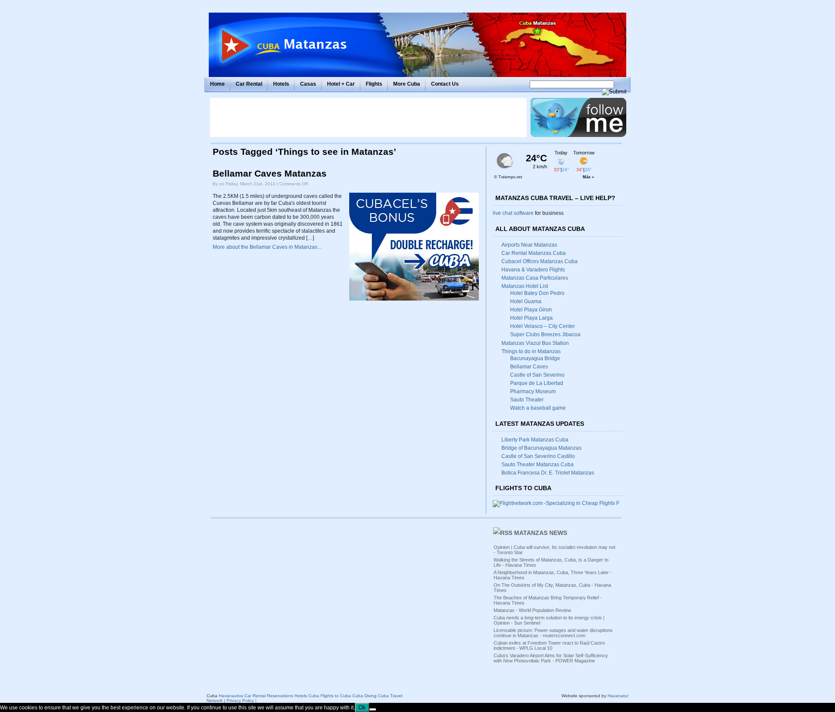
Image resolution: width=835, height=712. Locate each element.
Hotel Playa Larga (531, 318)
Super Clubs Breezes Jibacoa (545, 334)
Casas (308, 84)
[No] (372, 709)
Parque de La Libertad (536, 383)
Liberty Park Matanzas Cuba (534, 440)
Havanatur (618, 695)
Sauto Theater (527, 400)
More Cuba (406, 84)
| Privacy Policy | (240, 700)
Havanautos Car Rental (242, 695)
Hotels (281, 84)
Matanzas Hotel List (524, 286)
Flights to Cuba (336, 695)
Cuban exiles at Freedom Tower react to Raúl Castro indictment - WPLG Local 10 (549, 645)
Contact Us (445, 84)
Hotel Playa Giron (531, 310)
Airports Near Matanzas (529, 245)
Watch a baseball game (538, 408)
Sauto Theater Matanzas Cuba (537, 464)
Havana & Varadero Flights (533, 270)
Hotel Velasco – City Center (542, 326)
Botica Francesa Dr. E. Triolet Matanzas (547, 473)
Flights (374, 84)
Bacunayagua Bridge (535, 358)
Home (217, 84)
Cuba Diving (364, 695)
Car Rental (249, 84)
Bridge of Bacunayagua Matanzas (541, 448)
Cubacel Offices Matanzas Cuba (539, 261)
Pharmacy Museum (533, 391)
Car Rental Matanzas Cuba (533, 253)
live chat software (513, 213)
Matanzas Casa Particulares (534, 278)
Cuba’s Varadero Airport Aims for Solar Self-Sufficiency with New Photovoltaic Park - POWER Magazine (551, 658)
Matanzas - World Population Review (532, 610)
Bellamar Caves (529, 367)
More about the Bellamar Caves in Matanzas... (267, 247)
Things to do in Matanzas (531, 351)
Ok (362, 707)
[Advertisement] (368, 117)
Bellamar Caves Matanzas (270, 173)
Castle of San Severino (537, 375)
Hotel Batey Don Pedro (537, 293)
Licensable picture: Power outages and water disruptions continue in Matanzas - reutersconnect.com (553, 633)
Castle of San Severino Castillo (538, 456)
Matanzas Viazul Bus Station (535, 343)
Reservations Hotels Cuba (293, 695)
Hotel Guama (525, 301)
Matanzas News (540, 532)
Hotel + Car (341, 84)
